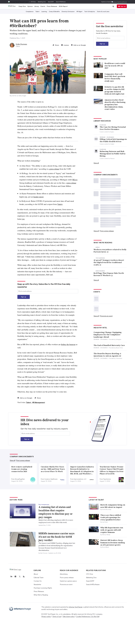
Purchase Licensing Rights (43, 588)
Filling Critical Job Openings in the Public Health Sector (113, 140)
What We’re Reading (41, 595)
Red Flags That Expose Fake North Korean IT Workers (109, 274)
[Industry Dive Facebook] (15, 577)
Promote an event (106, 316)
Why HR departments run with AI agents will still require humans (111, 529)
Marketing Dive (42, 1)
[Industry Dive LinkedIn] (11, 577)
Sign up (123, 6)
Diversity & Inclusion (68, 11)
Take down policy (69, 616)
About (36, 574)
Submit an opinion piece (68, 581)
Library (36, 6)
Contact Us (38, 581)
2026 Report (63, 6)
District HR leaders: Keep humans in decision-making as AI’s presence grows (112, 542)
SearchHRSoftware (61, 1)
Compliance (29, 11)
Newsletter (37, 584)
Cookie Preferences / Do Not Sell (87, 616)
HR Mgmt (79, 11)
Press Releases (52, 6)
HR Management (38, 402)
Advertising (64, 574)
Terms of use (56, 616)
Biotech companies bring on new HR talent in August (112, 506)
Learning (44, 11)
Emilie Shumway (21, 44)
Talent (37, 11)
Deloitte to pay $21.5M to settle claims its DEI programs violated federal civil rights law (114, 90)
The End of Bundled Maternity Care (109, 345)
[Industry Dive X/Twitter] (19, 577)
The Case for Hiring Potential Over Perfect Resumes (113, 128)
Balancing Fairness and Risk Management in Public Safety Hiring (112, 153)
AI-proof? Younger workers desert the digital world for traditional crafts (109, 262)
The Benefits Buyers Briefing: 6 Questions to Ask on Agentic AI (107, 354)
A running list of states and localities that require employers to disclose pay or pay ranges (56, 512)
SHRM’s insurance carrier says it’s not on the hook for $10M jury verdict (56, 537)
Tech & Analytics (89, 11)
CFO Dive (33, 1)
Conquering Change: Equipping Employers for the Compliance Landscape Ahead (107, 334)
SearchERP (51, 1)
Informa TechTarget (75, 607)
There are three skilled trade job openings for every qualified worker (110, 517)
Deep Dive (22, 6)
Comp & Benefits (54, 11)
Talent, (29, 402)
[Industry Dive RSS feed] (24, 577)
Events (43, 6)
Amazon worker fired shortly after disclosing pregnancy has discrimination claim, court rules (115, 104)
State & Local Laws (103, 11)
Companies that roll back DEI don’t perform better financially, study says (115, 77)
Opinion (30, 6)
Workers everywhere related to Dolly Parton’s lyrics (110, 250)
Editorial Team (38, 577)
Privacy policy (46, 616)
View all (96, 163)
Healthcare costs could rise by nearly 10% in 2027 (115, 65)
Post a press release (107, 231)
